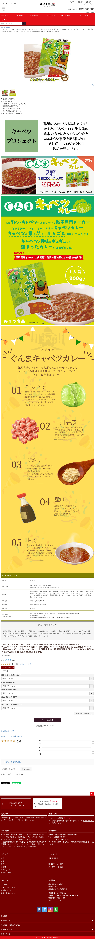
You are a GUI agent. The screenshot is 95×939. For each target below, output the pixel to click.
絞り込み (27, 769)
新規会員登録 (53, 858)
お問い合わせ (6, 920)
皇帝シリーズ (6, 870)
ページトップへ (92, 794)
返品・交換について (8, 893)
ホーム (5, 15)
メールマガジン (89, 4)
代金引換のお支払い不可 (9, 689)
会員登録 (80, 2)
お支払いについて (7, 890)
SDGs (8, 27)
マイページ (67, 15)
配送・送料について (8, 887)
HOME (3, 27)
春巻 (2, 864)
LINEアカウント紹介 (55, 864)
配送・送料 (53, 814)
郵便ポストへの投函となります (11, 675)
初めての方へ (85, 15)
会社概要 (52, 880)
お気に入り (51, 15)
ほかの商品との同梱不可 (9, 697)
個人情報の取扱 (6, 929)
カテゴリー (5, 854)
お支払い (4, 814)
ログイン (72, 2)
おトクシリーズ (6, 873)
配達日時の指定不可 (8, 682)
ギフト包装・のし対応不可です (11, 704)
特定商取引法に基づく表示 (10, 925)
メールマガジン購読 (55, 867)
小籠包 (3, 867)
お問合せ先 (53, 831)
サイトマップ (6, 934)
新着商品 (20, 15)
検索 (24, 23)
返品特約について (7, 731)
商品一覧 (35, 15)
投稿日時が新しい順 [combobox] (8, 769)
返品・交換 (5, 831)
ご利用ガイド (90, 2)
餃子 (2, 858)
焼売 (2, 861)
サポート (4, 880)
